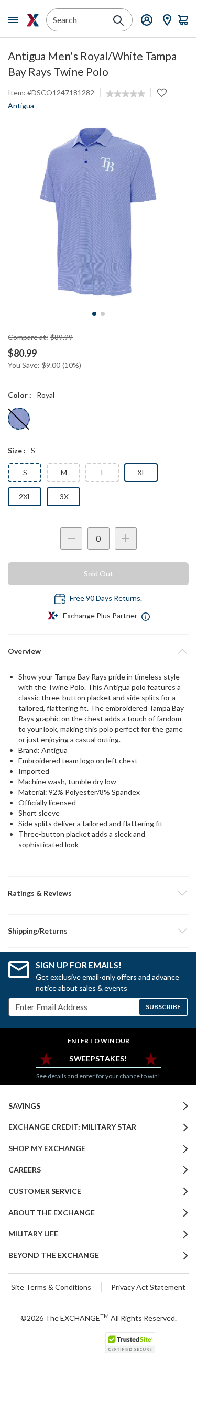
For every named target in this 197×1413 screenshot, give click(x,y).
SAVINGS (24, 1106)
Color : (19, 394)
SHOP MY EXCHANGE (46, 1148)
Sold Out (98, 573)
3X (64, 496)
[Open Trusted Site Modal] (130, 1342)
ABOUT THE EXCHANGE (51, 1213)
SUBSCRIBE (163, 1007)
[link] (125, 94)
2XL (25, 496)
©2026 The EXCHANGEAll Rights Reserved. (98, 1317)
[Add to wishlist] (162, 92)
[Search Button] (118, 20)
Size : (17, 450)
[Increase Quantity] (126, 538)
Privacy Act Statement (148, 1287)
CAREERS (24, 1170)
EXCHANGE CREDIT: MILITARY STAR (72, 1127)
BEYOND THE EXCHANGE (53, 1255)
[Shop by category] (15, 20)
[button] (98, 893)
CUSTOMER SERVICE (44, 1191)
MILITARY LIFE (33, 1234)
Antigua (21, 105)
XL (141, 472)
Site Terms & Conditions (51, 1287)
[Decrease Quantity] (71, 538)
